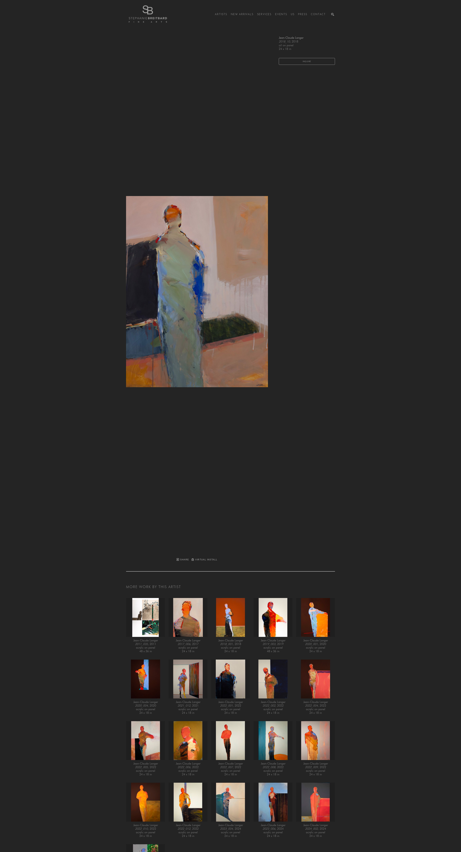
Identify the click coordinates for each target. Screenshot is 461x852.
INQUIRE (307, 61)
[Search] (332, 14)
